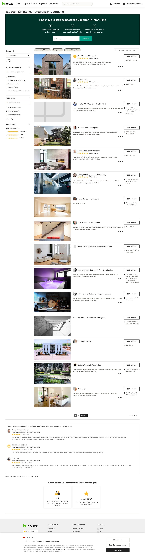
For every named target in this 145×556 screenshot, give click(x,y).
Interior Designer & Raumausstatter (19, 91)
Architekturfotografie (14, 107)
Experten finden (29, 4)
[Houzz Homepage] (8, 3)
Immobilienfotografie (14, 114)
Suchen (86, 39)
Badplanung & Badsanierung (16, 80)
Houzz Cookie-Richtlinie (63, 549)
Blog (101, 528)
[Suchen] (64, 4)
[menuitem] (18, 3)
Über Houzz (51, 528)
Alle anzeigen (10, 119)
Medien (50, 531)
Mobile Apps (76, 531)
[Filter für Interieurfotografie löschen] (79, 50)
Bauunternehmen (13, 84)
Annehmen (118, 550)
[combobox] (77, 4)
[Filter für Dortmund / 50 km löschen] (49, 50)
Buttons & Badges (78, 528)
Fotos (18, 4)
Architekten (11, 77)
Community (53, 4)
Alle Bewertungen (13, 128)
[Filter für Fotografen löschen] (62, 50)
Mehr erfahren (33, 476)
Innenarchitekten (13, 87)
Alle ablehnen (117, 540)
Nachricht (132, 56)
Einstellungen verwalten (117, 545)
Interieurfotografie (14, 111)
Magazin (42, 4)
